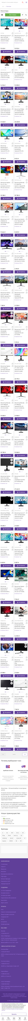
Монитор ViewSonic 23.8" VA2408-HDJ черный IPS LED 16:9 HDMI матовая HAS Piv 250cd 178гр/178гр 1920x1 (5, 625)
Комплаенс (4, 900)
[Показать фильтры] (26, 14)
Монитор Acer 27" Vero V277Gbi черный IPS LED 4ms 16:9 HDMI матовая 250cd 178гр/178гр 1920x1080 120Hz (6, 38)
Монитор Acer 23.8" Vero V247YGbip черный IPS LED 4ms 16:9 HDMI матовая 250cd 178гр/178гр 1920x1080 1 (5, 552)
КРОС (2, 919)
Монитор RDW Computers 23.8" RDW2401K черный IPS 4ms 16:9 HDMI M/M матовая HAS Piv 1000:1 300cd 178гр (20, 625)
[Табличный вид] (2, 14)
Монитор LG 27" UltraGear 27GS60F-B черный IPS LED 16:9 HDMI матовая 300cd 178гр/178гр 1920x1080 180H (5, 258)
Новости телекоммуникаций (8, 912)
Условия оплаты (5, 893)
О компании (4, 864)
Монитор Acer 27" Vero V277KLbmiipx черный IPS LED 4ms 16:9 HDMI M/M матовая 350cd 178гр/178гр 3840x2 (20, 515)
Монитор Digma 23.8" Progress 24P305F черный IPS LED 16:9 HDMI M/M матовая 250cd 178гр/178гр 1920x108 (19, 699)
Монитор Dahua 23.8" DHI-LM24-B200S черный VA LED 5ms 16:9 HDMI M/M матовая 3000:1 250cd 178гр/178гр (6, 295)
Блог (2, 909)
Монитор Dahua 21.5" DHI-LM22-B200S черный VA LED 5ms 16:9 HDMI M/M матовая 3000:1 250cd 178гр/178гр (20, 258)
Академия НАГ (5, 917)
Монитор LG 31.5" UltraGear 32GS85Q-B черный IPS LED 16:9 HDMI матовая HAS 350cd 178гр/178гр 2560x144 (20, 295)
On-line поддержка (6, 890)
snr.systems (4, 921)
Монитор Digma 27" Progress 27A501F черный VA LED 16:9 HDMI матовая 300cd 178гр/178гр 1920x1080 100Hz (19, 589)
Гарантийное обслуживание (8, 898)
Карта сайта (4, 902)
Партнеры (4, 876)
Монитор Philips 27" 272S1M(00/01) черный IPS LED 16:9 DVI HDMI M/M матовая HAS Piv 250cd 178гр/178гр (20, 75)
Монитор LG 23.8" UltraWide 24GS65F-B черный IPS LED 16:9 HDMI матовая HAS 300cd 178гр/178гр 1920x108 (6, 332)
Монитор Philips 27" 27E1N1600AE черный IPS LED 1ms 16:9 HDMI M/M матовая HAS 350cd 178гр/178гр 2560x (20, 111)
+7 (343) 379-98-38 (5, 951)
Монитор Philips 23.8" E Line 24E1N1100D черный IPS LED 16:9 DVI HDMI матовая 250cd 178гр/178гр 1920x (19, 148)
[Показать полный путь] (3, 6)
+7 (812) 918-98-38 (5, 984)
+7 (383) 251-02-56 (5, 974)
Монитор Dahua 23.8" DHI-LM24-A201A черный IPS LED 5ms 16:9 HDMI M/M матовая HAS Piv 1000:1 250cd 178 (6, 479)
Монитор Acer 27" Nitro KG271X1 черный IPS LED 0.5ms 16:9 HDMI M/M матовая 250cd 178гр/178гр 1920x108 (6, 75)
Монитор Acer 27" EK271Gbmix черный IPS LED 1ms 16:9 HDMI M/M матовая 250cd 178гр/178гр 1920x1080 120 (20, 38)
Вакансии (3, 869)
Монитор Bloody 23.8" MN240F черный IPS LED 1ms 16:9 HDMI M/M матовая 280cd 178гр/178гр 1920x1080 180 (6, 405)
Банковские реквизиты (7, 874)
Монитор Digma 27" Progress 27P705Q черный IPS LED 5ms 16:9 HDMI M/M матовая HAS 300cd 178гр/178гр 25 (6, 368)
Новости (3, 866)
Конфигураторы (5, 924)
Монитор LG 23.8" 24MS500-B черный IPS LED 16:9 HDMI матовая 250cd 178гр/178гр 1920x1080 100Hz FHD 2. (20, 332)
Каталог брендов (5, 879)
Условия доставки (5, 895)
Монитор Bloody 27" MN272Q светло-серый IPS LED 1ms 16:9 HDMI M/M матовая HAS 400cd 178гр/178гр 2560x (20, 185)
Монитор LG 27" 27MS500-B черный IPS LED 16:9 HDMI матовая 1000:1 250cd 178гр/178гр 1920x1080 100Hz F (5, 222)
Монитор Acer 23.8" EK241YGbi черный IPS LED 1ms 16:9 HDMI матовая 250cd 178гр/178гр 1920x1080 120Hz (19, 552)
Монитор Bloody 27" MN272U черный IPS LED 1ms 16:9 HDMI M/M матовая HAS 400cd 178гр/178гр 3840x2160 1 (20, 405)
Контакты (3, 871)
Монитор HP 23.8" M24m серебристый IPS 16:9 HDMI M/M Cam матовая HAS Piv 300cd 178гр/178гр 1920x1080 (20, 479)
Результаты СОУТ (5, 881)
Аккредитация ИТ (5, 883)
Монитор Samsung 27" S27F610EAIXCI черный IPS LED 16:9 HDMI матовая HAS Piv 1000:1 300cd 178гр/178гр (5, 148)
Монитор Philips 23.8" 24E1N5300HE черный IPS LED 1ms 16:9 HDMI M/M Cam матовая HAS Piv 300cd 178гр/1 (6, 515)
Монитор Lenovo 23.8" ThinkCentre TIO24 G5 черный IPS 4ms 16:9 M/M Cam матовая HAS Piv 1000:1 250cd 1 (6, 111)
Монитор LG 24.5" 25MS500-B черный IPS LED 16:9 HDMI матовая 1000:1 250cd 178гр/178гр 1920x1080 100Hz (20, 736)
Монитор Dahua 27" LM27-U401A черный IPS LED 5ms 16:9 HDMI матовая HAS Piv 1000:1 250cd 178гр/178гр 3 (19, 368)
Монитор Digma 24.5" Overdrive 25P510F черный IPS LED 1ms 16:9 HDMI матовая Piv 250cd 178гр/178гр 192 (20, 442)
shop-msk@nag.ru (5, 936)
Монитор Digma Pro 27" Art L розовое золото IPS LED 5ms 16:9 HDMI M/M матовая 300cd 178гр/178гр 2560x (5, 185)
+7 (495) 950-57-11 (5, 933)
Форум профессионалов (7, 914)
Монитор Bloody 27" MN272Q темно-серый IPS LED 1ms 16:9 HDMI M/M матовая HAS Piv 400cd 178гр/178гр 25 (6, 442)
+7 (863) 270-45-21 (5, 963)
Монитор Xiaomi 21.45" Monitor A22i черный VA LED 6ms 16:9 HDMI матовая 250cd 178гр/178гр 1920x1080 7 (20, 222)
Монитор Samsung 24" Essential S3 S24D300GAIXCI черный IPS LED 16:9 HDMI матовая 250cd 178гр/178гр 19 (5, 589)
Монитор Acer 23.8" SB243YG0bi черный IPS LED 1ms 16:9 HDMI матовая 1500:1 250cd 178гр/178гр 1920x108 (5, 699)
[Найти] (23, 2)
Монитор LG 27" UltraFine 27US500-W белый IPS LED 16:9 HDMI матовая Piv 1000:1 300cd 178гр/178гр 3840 (6, 736)
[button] (26, 14)
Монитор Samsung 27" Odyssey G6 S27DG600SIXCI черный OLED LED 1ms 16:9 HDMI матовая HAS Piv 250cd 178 (6, 662)
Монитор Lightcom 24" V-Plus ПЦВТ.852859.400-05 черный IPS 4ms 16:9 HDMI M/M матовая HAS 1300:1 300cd (19, 662)
